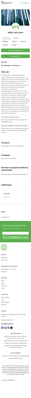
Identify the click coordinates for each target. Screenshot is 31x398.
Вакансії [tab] (23, 41)
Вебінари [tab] (5, 41)
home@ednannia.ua (7, 323)
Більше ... (14, 45)
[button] (22, 3)
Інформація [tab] (6, 38)
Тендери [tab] (5, 45)
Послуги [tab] (16, 38)
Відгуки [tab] (14, 41)
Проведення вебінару (15, 358)
